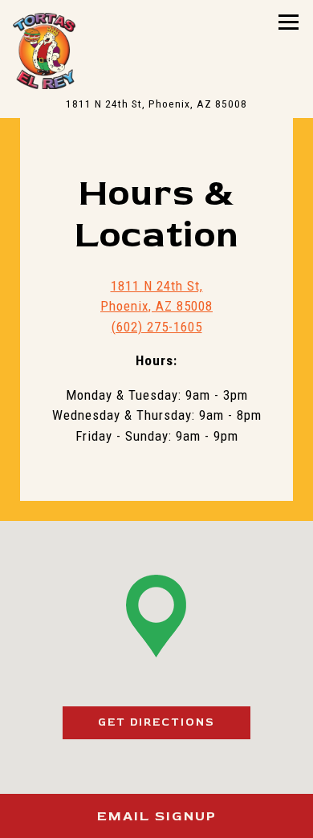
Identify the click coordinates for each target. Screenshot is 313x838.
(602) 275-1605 (157, 327)
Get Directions (174, 721)
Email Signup (157, 815)
